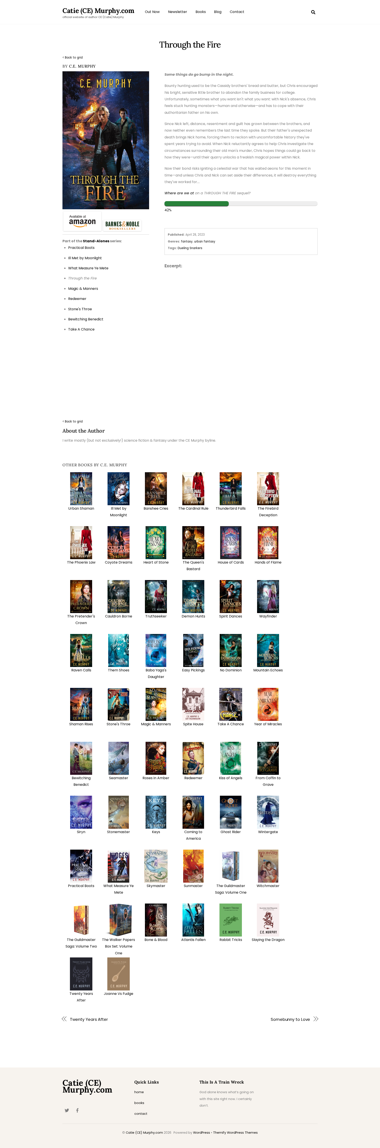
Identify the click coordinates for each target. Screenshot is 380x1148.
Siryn (81, 831)
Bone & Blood (155, 939)
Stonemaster (118, 831)
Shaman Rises (81, 724)
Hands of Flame (268, 562)
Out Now (152, 11)
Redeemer (193, 778)
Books (200, 11)
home (139, 1092)
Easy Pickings (193, 670)
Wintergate (268, 831)
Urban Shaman (81, 508)
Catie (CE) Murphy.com (144, 1132)
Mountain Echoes (268, 670)
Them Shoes (118, 670)
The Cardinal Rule (193, 508)
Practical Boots (81, 885)
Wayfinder (268, 616)
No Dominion (231, 670)
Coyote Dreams (118, 562)
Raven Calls (81, 670)
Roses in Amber (155, 778)
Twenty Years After (89, 1019)
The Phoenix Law (81, 562)
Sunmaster (193, 885)
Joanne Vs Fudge (118, 993)
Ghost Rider (231, 831)
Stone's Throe (118, 724)
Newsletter (177, 11)
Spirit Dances (230, 616)
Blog (217, 11)
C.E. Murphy (82, 66)
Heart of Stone (156, 562)
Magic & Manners (156, 724)
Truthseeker (156, 616)
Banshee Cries (156, 508)
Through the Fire (190, 44)
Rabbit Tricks (230, 939)
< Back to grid (72, 57)
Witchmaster (268, 885)
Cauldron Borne (118, 616)
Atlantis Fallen (193, 939)
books (139, 1103)
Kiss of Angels (230, 778)
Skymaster (156, 885)
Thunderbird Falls (231, 508)
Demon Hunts (193, 616)
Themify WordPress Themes (235, 1132)
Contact (237, 11)
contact (140, 1113)
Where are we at (179, 193)
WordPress (201, 1132)
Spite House (193, 724)
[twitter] (66, 1110)
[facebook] (77, 1110)
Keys (156, 831)
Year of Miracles (268, 724)
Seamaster (118, 778)
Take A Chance (230, 724)
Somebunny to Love (290, 1019)
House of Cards (231, 562)
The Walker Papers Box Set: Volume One (118, 946)
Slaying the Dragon (268, 939)
